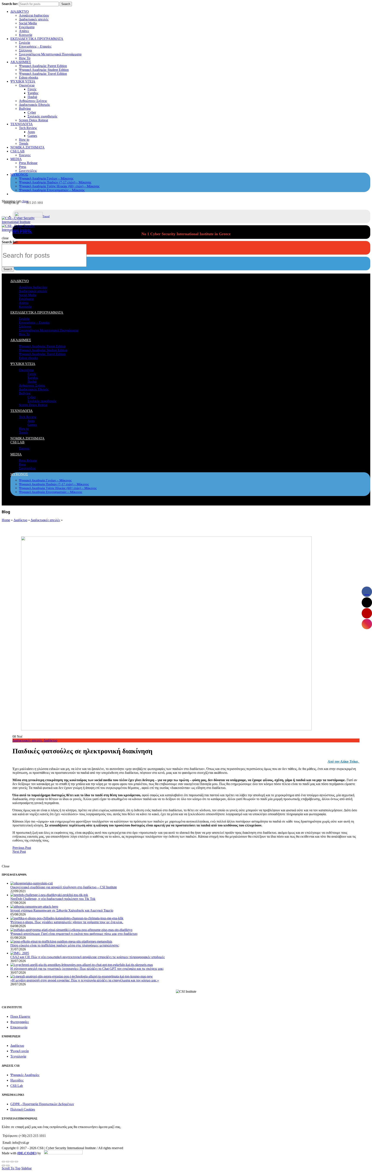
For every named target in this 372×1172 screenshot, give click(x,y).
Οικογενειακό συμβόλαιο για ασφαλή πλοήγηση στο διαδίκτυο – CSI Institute (63, 887)
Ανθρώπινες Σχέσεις (33, 101)
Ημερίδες (16, 1080)
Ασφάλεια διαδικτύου (34, 15)
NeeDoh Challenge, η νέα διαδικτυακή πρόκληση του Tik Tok (52, 899)
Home (6, 520)
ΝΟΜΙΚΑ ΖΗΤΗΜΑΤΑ (27, 147)
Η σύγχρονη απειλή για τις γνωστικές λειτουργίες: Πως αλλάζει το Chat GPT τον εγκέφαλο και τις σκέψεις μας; (87, 968)
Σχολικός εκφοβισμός (42, 116)
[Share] (7, 1161)
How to (24, 139)
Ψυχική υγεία (19, 1051)
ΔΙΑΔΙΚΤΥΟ (19, 11)
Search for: (10, 4)
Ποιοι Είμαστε (20, 1016)
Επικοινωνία (18, 1027)
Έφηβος (33, 93)
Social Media (28, 23)
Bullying (25, 108)
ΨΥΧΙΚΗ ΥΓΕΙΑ (22, 81)
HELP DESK (22, 232)
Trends (23, 143)
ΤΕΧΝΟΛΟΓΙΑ (21, 124)
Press (22, 167)
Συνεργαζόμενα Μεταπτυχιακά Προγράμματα (50, 54)
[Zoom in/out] (16, 1161)
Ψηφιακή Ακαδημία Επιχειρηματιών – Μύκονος (52, 190)
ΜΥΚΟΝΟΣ (19, 174)
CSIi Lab (16, 1086)
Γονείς (32, 89)
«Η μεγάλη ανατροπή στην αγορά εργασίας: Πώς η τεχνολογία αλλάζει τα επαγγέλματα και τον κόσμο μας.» (84, 980)
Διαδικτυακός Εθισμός (34, 104)
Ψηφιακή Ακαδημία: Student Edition (44, 70)
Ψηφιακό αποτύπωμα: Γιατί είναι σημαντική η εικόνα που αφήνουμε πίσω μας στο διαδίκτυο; (74, 934)
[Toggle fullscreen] (12, 1161)
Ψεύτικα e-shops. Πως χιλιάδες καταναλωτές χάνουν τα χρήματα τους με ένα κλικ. (66, 922)
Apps (31, 132)
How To (24, 58)
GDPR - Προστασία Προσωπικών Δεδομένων (42, 1104)
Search (65, 4)
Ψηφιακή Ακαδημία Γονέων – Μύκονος (46, 178)
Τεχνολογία (18, 1056)
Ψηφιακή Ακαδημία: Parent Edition (43, 66)
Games (32, 136)
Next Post (19, 851)
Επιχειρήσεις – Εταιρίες (35, 46)
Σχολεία (24, 42)
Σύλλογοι (25, 50)
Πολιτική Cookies (22, 1109)
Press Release (28, 163)
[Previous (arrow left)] (3, 1165)
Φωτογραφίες (19, 1022)
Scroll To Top (11, 1168)
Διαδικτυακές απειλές (33, 19)
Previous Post (21, 848)
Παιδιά (32, 97)
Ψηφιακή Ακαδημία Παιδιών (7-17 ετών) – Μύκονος (55, 182)
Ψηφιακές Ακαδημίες (24, 1075)
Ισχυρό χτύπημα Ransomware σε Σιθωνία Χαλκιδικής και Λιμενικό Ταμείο (61, 910)
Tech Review (28, 128)
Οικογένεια (26, 85)
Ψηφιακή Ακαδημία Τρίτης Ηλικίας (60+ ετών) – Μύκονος (59, 186)
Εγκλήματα (26, 27)
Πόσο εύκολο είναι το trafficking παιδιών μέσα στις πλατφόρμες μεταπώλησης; (64, 945)
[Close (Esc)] (3, 1161)
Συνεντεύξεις (28, 170)
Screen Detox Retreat (33, 120)
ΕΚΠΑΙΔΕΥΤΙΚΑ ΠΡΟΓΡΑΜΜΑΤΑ (36, 39)
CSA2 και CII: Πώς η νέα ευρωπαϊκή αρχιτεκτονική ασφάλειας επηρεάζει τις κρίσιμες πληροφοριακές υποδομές (87, 957)
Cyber (32, 112)
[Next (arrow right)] (7, 1165)
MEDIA (16, 159)
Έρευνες (25, 155)
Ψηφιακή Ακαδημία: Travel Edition (43, 73)
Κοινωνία (25, 35)
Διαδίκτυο (20, 520)
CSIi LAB (17, 151)
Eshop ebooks (28, 77)
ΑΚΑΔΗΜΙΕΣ (20, 62)
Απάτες (24, 31)
